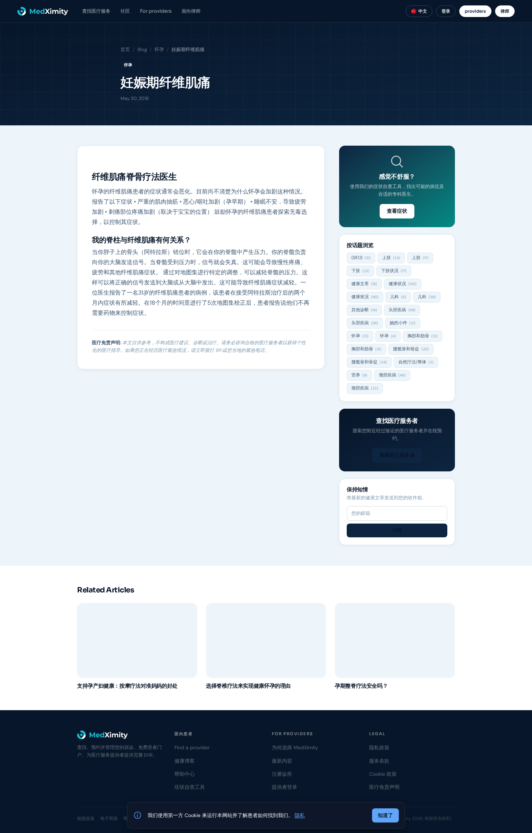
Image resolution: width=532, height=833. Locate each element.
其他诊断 (364, 310)
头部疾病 (402, 310)
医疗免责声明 (384, 787)
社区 (125, 11)
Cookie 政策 (383, 774)
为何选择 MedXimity (295, 747)
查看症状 (397, 211)
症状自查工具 (189, 787)
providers (475, 11)
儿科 (398, 297)
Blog (142, 49)
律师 (505, 11)
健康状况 (403, 284)
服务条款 (379, 761)
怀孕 (159, 49)
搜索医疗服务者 (397, 455)
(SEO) (361, 258)
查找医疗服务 (96, 11)
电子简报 (109, 818)
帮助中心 (184, 774)
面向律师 (191, 11)
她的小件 (402, 323)
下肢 (360, 271)
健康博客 (184, 761)
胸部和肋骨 (423, 336)
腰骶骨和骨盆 (411, 349)
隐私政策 (379, 747)
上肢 (391, 258)
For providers (156, 11)
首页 (125, 49)
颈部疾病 (392, 375)
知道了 (385, 815)
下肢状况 (393, 271)
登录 (446, 11)
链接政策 (85, 818)
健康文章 (364, 284)
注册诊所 (282, 774)
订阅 (397, 530)
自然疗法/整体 (416, 362)
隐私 (300, 815)
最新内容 (282, 761)
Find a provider (192, 747)
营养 (359, 375)
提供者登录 (284, 787)
